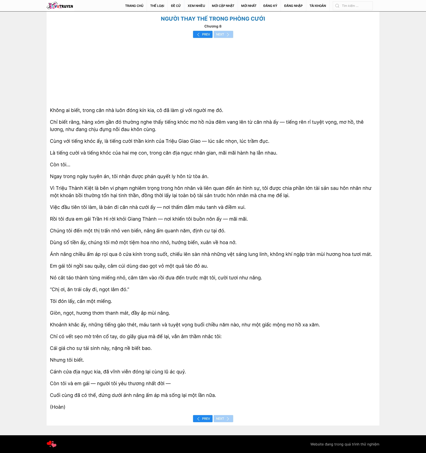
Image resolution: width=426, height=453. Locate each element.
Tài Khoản (318, 6)
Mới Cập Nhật (223, 6)
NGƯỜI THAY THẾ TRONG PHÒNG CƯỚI (213, 19)
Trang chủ (134, 6)
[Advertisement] (213, 71)
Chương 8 (213, 26)
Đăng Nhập (293, 6)
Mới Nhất (248, 6)
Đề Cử (176, 6)
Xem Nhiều (196, 6)
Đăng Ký (270, 6)
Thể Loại (157, 6)
